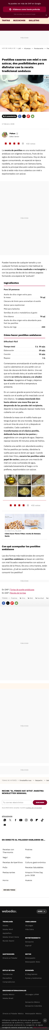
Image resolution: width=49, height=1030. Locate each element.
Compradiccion (9, 982)
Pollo (5, 867)
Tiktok (42, 820)
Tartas (6, 20)
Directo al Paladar (10, 958)
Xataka (5, 925)
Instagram (26, 820)
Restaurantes (9, 872)
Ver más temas (9, 890)
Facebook (19, 116)
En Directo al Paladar (13, 531)
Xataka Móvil (8, 929)
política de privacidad (34, 808)
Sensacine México (32, 1002)
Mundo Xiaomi (8, 941)
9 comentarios (10, 116)
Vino (23, 598)
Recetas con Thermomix (8, 851)
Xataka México (8, 994)
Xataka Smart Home (11, 937)
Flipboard (28, 116)
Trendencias (7, 974)
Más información (40, 1027)
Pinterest (31, 820)
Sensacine (29, 942)
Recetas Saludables (34, 867)
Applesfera (7, 933)
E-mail (32, 116)
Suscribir (40, 802)
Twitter (24, 116)
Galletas (34, 20)
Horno (5, 880)
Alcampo (27, 48)
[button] (13, 133)
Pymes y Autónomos (33, 978)
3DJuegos (29, 925)
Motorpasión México (33, 1013)
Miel (31, 598)
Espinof (28, 946)
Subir (40, 911)
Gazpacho (39, 780)
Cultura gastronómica (35, 862)
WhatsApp (5, 820)
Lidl (19, 48)
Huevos (28, 880)
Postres (14, 598)
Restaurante (38, 48)
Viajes (27, 857)
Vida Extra (29, 929)
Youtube (21, 820)
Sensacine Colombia (33, 1006)
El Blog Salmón (31, 974)
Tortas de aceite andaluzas (22, 589)
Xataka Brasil (8, 998)
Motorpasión (30, 958)
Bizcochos (19, 20)
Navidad (40, 598)
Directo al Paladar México (13, 1013)
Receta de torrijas (18, 593)
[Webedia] (9, 913)
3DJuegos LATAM (32, 994)
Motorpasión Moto (32, 962)
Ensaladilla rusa (26, 780)
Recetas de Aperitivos (13, 862)
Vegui (5, 857)
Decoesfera (7, 978)
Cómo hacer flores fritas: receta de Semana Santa (23, 535)
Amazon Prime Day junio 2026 (34, 873)
